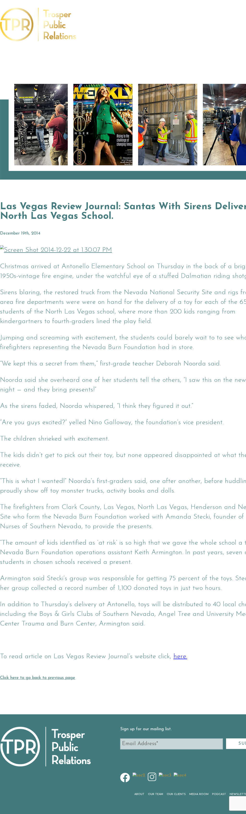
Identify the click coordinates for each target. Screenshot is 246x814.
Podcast (192, 27)
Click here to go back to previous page (37, 678)
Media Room (167, 27)
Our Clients (138, 27)
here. (180, 656)
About (91, 27)
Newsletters (218, 27)
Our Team (112, 27)
